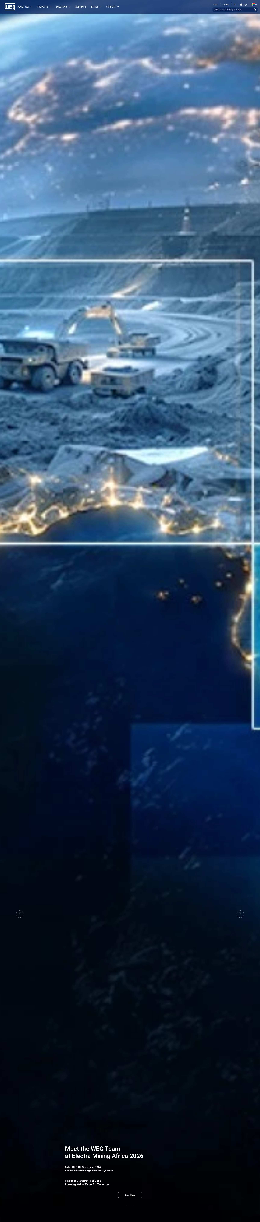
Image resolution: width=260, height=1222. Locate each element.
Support (111, 7)
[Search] (255, 9)
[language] (254, 4)
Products (42, 7)
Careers (226, 4)
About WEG (23, 7)
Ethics (95, 7)
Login (245, 4)
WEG (8, 7)
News (215, 4)
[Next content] (130, 1204)
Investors (81, 7)
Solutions (61, 7)
